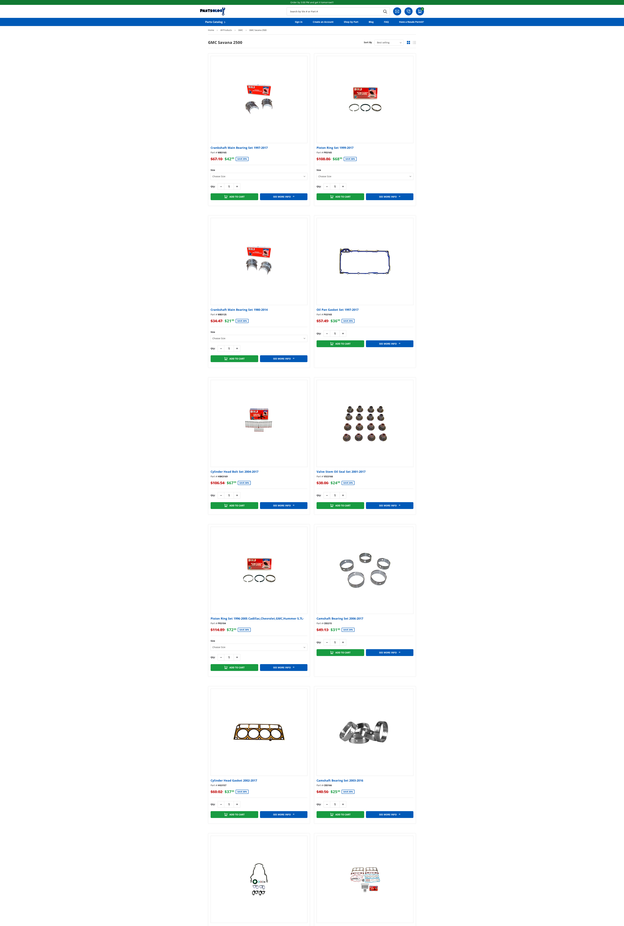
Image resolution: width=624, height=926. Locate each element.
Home (211, 30)
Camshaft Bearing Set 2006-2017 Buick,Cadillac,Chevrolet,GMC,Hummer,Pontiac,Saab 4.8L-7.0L (361, 620)
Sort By (368, 42)
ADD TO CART (237, 196)
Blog (371, 21)
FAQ (386, 21)
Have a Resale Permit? (411, 21)
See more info (282, 196)
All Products (226, 30)
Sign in (298, 21)
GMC (240, 30)
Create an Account (323, 21)
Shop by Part (351, 21)
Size (213, 170)
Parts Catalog (214, 22)
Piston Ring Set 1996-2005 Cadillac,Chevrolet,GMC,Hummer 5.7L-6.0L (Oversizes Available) (257, 620)
